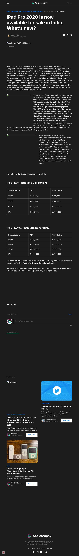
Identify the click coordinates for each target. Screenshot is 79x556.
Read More (31, 434)
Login (70, 314)
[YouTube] (46, 552)
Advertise (49, 548)
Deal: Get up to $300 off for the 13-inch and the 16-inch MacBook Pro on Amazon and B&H (21, 421)
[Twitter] (38, 552)
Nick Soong (14, 482)
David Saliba (14, 433)
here (15, 271)
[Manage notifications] (3, 552)
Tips (28, 548)
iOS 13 (32, 11)
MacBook (13, 415)
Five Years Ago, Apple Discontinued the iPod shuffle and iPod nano (20, 471)
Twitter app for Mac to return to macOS (56, 407)
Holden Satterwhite (51, 419)
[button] (8, 3)
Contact (33, 548)
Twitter (47, 403)
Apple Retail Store (24, 11)
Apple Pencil (14, 11)
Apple (8, 11)
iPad (35, 11)
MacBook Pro (21, 415)
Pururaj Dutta (15, 35)
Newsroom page (53, 97)
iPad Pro (39, 11)
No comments (60, 11)
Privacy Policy (41, 548)
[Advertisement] (42, 55)
